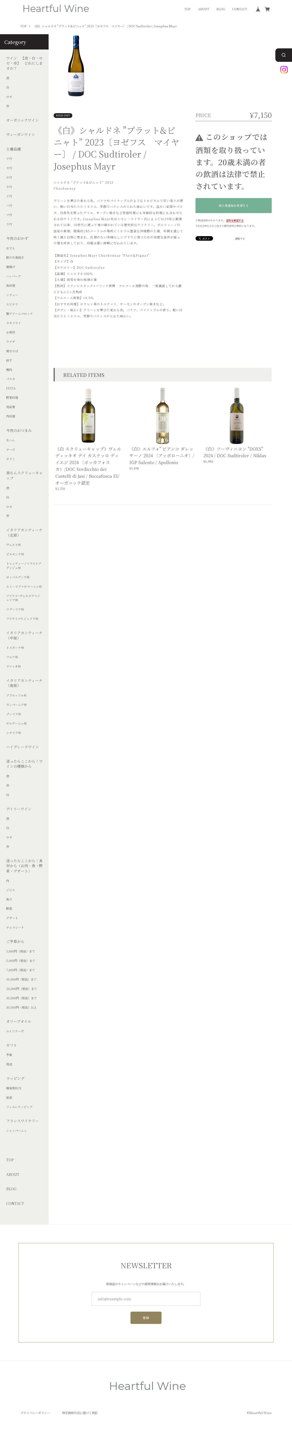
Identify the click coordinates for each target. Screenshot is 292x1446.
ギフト (11, 1045)
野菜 (9, 909)
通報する (240, 239)
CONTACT (239, 9)
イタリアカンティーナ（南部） (24, 683)
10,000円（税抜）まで (21, 979)
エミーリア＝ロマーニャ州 (24, 587)
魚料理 (10, 286)
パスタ (10, 379)
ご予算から (15, 941)
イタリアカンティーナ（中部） (24, 635)
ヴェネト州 (13, 545)
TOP (187, 9)
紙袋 (9, 1098)
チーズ (10, 450)
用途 (9, 1064)
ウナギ (10, 342)
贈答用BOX (13, 1088)
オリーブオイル (18, 1021)
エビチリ (12, 304)
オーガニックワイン (22, 120)
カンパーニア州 (16, 705)
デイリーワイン (18, 809)
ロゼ (9, 97)
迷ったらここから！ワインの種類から (24, 764)
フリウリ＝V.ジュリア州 (22, 619)
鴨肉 (9, 370)
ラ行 (9, 224)
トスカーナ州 (15, 648)
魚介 (9, 900)
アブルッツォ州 (16, 695)
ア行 (9, 159)
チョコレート (15, 928)
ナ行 (9, 196)
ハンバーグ (13, 276)
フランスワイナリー (22, 1121)
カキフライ (13, 323)
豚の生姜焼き (15, 258)
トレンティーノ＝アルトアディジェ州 (23, 566)
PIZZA (11, 388)
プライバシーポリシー (35, 1413)
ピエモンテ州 (15, 554)
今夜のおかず (17, 238)
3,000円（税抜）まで (20, 951)
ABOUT (203, 9)
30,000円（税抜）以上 (21, 1007)
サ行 (9, 178)
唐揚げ (10, 267)
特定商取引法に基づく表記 (80, 1413)
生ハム (10, 440)
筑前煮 (10, 407)
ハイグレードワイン (22, 746)
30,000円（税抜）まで (21, 998)
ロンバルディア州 (17, 577)
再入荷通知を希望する (234, 206)
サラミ (10, 459)
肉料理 (10, 417)
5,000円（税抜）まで (20, 961)
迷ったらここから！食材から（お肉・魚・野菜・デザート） (24, 866)
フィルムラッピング (19, 1107)
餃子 (9, 360)
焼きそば (12, 351)
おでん (10, 248)
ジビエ (10, 890)
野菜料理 (12, 398)
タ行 (9, 187)
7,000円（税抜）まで (20, 970)
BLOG (220, 9)
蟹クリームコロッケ (19, 314)
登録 (146, 1317)
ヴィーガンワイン (20, 134)
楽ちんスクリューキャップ (24, 476)
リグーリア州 (15, 610)
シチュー (12, 295)
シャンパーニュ (16, 1131)
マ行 (9, 215)
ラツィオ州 (13, 666)
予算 (9, 1055)
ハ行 (9, 206)
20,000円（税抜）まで (21, 989)
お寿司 (10, 332)
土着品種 (13, 149)
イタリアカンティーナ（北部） (24, 532)
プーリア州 (13, 714)
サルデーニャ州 (16, 723)
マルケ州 (12, 657)
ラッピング (15, 1078)
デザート (12, 918)
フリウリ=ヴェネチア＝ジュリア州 (23, 598)
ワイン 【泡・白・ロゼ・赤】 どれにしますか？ (24, 63)
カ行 (9, 168)
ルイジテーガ (15, 1031)
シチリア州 (13, 733)
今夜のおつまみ (19, 430)
